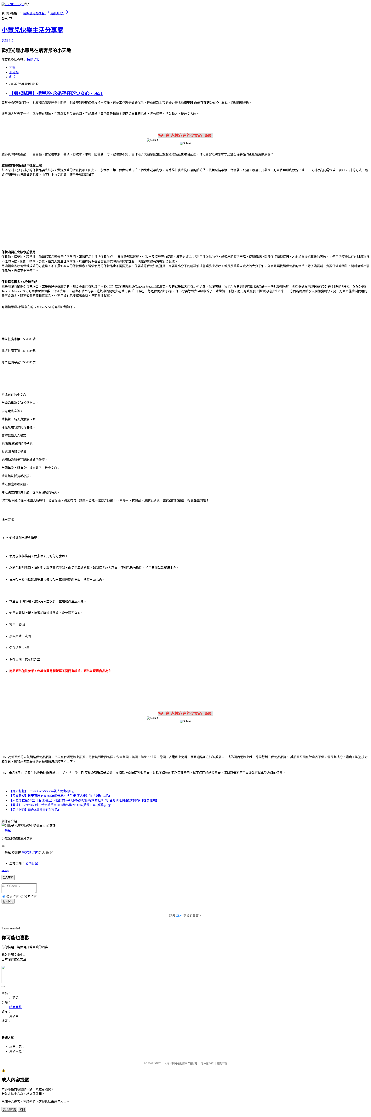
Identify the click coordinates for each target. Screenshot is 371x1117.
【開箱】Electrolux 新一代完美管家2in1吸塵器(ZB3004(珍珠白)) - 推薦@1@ (60, 805)
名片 (12, 77)
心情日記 (32, 863)
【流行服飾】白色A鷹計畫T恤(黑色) (34, 809)
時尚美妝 (33, 59)
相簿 (12, 67)
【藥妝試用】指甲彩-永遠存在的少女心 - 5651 (56, 93)
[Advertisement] (34, 211)
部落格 (14, 72)
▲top (5, 870)
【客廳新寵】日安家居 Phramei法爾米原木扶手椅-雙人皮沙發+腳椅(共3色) (59, 795)
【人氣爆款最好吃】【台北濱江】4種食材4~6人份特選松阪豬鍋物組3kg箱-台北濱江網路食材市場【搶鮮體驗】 (84, 800)
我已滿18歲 (9, 1109)
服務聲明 (222, 1063)
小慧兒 (6, 830)
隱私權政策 (207, 1063)
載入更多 (8, 877)
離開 (22, 1109)
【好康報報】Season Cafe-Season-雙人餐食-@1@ (41, 791)
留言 (35, 852)
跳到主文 (8, 40)
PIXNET (156, 1063)
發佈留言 (8, 901)
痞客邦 (26, 852)
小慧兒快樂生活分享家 (32, 29)
